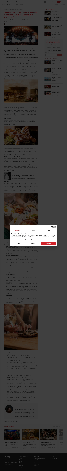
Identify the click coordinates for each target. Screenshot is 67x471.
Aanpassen (33, 243)
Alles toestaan (48, 243)
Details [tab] (33, 230)
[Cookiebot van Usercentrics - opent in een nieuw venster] (51, 227)
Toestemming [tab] (17, 230)
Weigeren (18, 243)
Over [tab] (49, 230)
